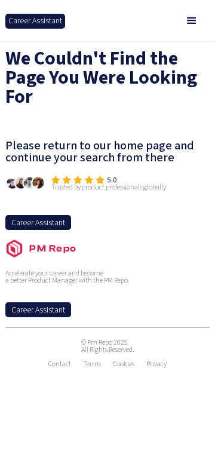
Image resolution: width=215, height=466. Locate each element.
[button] (192, 21)
